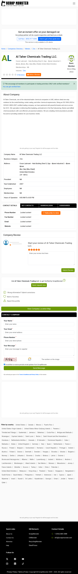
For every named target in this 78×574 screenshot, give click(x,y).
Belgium (20, 448)
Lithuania (20, 456)
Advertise (9, 542)
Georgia (48, 479)
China (47, 467)
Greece (19, 452)
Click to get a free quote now (49, 39)
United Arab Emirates (9, 471)
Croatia (37, 456)
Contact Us (10, 538)
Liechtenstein (6, 463)
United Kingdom (23, 444)
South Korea (6, 475)
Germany (35, 444)
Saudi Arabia (17, 475)
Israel (13, 479)
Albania (24, 459)
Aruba (13, 444)
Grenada (31, 440)
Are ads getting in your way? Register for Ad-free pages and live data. (39, 148)
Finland (12, 452)
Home (3, 49)
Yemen (70, 479)
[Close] (74, 83)
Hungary (45, 452)
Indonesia (47, 475)
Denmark (28, 452)
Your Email (8, 329)
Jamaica (32, 432)
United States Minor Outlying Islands (37, 429)
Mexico (38, 425)
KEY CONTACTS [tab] (28, 205)
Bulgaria (71, 452)
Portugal (62, 448)
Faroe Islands (6, 467)
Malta (32, 459)
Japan (69, 475)
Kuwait (20, 479)
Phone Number (10, 337)
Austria (4, 452)
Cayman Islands (17, 436)
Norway (4, 456)
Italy (42, 444)
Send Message (39, 368)
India (40, 467)
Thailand (42, 471)
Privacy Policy (12, 572)
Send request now (39, 285)
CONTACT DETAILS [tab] (10, 205)
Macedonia (61, 463)
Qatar (3, 482)
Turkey (33, 467)
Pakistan (54, 467)
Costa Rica (50, 432)
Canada (30, 425)
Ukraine (62, 452)
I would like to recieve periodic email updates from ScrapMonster (26, 364)
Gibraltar (17, 467)
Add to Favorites (13, 297)
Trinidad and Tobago (9, 432)
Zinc (33, 49)
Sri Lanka (28, 479)
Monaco (51, 463)
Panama (56, 429)
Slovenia (29, 456)
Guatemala (22, 432)
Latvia (53, 456)
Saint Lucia (29, 436)
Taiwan (50, 471)
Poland (11, 448)
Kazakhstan (39, 479)
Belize (38, 436)
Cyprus (61, 475)
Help (7, 545)
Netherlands (58, 444)
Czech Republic (51, 448)
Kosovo (25, 467)
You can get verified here (11, 87)
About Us (9, 534)
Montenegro (18, 463)
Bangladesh (69, 471)
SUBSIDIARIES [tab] (64, 205)
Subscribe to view (52, 213)
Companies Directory (15, 49)
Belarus (45, 456)
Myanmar (5, 479)
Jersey (70, 463)
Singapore (59, 471)
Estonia (60, 456)
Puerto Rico (48, 425)
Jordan (63, 479)
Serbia (12, 456)
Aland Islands (30, 463)
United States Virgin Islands (12, 429)
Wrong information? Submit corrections (21, 292)
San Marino (42, 463)
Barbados (5, 444)
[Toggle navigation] (74, 3)
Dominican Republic (55, 440)
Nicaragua (5, 436)
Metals (27, 49)
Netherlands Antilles (18, 440)
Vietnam (38, 475)
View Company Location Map (39, 309)
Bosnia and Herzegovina (10, 459)
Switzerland (30, 448)
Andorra (67, 459)
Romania (40, 448)
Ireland (70, 448)
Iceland (50, 459)
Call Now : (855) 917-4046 (27, 39)
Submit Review (68, 270)
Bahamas (40, 432)
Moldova (59, 459)
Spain (49, 444)
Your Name (8, 321)
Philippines (29, 475)
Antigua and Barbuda (64, 432)
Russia (4, 448)
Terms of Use (23, 572)
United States (20, 425)
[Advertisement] (39, 15)
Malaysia (22, 471)
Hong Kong (32, 471)
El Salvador (41, 440)
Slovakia (54, 452)
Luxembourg (40, 459)
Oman (56, 479)
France (67, 444)
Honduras (5, 440)
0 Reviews (21, 75)
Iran (55, 475)
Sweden (37, 452)
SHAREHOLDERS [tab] (47, 205)
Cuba (66, 440)
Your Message (10, 346)
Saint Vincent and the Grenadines (55, 436)
